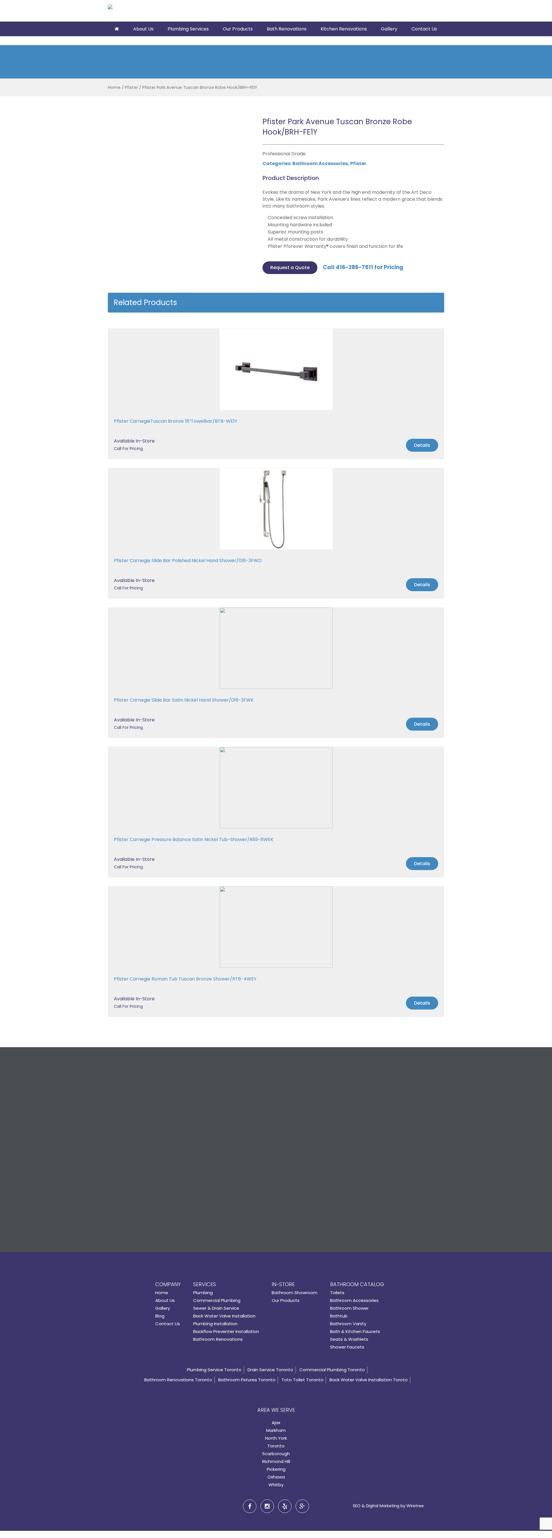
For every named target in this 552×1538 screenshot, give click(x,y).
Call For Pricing (128, 448)
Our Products (238, 29)
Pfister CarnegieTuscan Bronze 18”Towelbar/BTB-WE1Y (175, 421)
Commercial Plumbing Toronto (332, 1370)
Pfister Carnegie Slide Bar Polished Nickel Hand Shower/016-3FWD (188, 560)
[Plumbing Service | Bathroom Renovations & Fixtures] (140, 12)
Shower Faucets (347, 1347)
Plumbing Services (188, 29)
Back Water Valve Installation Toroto (368, 1380)
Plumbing (203, 1293)
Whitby (276, 1485)
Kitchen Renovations (344, 29)
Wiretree (415, 1506)
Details (422, 445)
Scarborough (276, 1454)
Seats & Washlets (349, 1339)
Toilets (337, 1293)
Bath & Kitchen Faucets (355, 1331)
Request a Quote (290, 267)
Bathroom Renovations (218, 1339)
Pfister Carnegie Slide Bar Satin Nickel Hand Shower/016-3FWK (184, 700)
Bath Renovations (286, 29)
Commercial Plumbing (216, 1300)
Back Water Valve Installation (224, 1316)
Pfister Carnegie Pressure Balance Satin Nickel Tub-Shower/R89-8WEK (193, 839)
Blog (159, 1316)
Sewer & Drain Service (216, 1308)
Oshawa (276, 1477)
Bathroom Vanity (348, 1324)
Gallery (389, 29)
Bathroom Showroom (294, 1293)
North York (276, 1438)
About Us (143, 29)
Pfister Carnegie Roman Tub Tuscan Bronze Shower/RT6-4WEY (185, 979)
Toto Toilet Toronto (302, 1380)
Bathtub (339, 1316)
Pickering (276, 1469)
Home (114, 87)
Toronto (276, 1446)
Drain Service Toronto (270, 1370)
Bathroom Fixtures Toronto (246, 1380)
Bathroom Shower (349, 1308)
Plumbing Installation (215, 1324)
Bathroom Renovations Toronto (178, 1380)
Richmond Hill (276, 1461)
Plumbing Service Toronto (214, 1370)
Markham (276, 1430)
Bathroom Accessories (320, 163)
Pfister (131, 87)
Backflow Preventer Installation (226, 1331)
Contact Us (424, 29)
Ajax (276, 1423)
